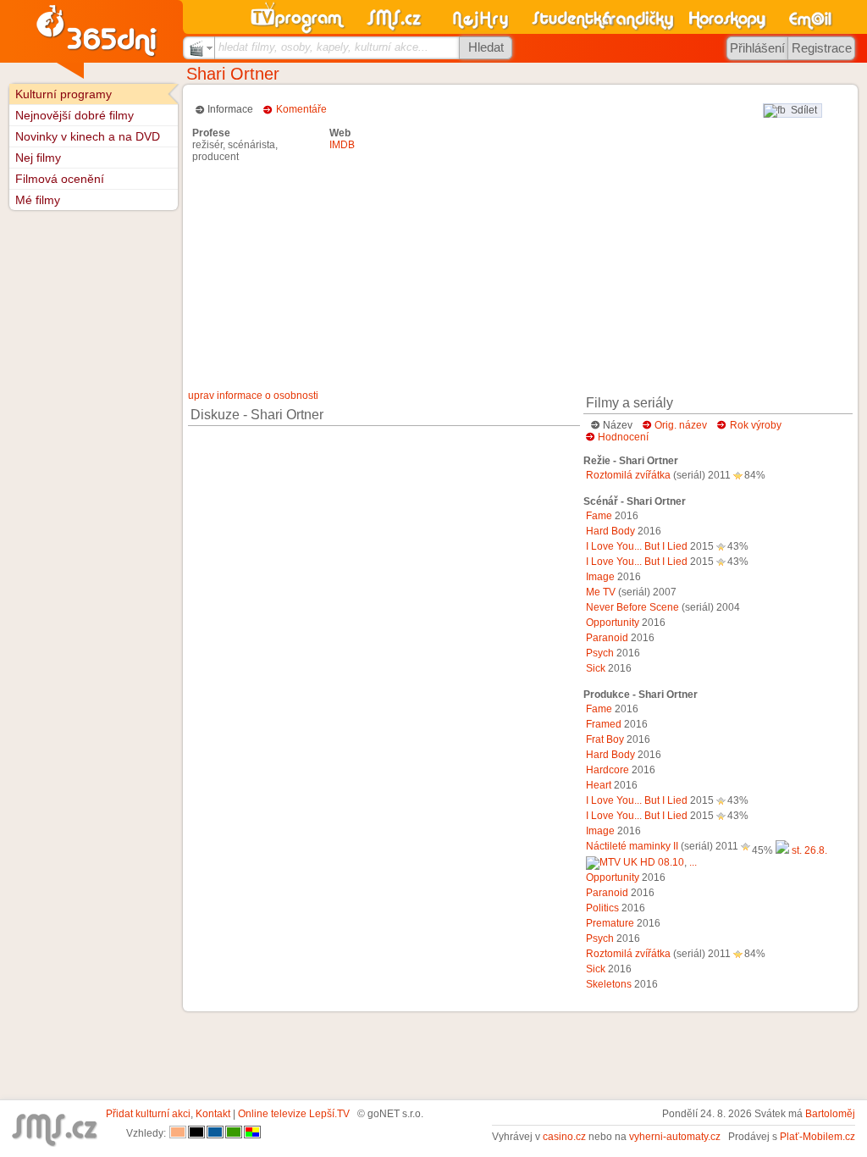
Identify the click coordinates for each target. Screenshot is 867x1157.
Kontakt (213, 1114)
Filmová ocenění (59, 178)
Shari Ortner (232, 73)
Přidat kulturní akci (148, 1114)
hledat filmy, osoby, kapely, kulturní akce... (323, 47)
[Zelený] (233, 1133)
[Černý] (196, 1133)
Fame (599, 516)
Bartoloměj (830, 1114)
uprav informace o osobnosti (253, 395)
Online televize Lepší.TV (294, 1114)
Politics (602, 908)
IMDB (342, 145)
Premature (610, 923)
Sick (595, 668)
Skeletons (609, 984)
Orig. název (680, 425)
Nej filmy (38, 157)
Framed (603, 724)
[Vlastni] (252, 1133)
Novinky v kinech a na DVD (87, 136)
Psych (600, 653)
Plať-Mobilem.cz (817, 1137)
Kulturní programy (63, 94)
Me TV (601, 592)
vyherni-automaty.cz (675, 1137)
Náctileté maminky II (632, 846)
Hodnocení (623, 437)
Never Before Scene (632, 607)
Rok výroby (755, 425)
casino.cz (564, 1137)
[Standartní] (177, 1133)
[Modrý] (215, 1133)
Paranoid (607, 638)
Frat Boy (605, 739)
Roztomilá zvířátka (628, 475)
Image (600, 577)
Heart (598, 785)
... (693, 862)
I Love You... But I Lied (637, 546)
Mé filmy (37, 200)
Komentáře (301, 109)
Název (617, 425)
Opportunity (612, 622)
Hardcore (607, 770)
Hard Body (610, 531)
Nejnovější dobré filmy (74, 115)
